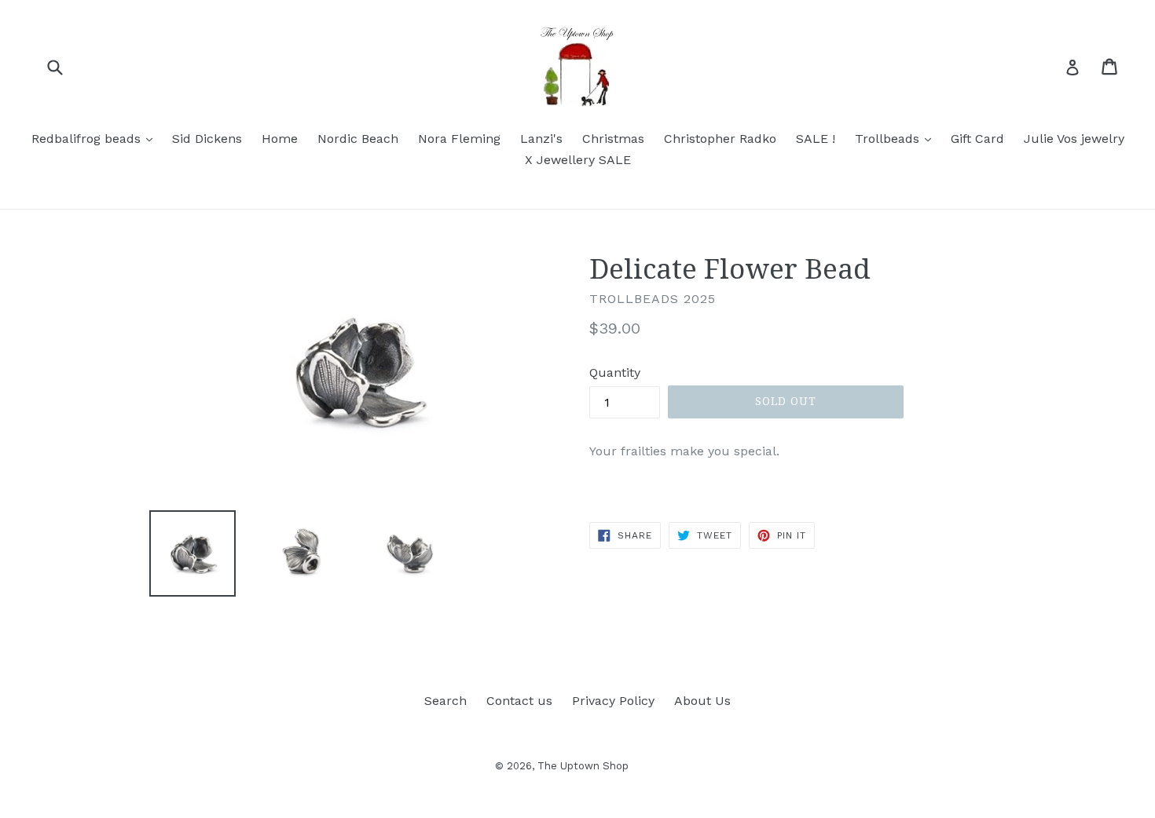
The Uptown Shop (583, 766)
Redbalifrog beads (95, 138)
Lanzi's (541, 138)
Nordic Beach (357, 138)
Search (445, 700)
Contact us (519, 700)
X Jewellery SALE (578, 159)
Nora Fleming (459, 138)
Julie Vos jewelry (1074, 138)
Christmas (613, 138)
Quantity (614, 372)
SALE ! (815, 138)
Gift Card (977, 138)
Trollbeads (897, 138)
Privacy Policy (613, 700)
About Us (702, 700)
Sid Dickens (207, 138)
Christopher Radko (720, 138)
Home (280, 138)
